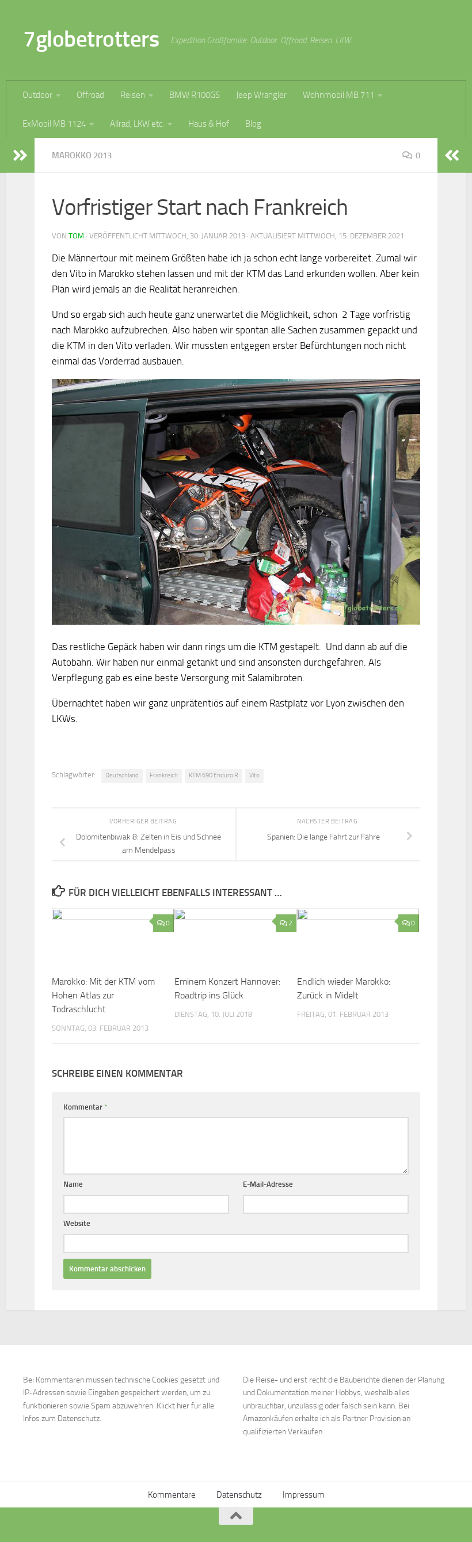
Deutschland (122, 775)
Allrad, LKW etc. (137, 124)
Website (76, 1223)
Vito (254, 775)
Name (73, 1184)
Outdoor (37, 95)
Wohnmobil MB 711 (338, 95)
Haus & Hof (208, 124)
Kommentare (172, 1495)
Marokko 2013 (82, 155)
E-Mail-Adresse (268, 1184)
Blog (253, 124)
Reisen (132, 95)
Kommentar (85, 1107)
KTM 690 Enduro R (213, 775)
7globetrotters (91, 38)
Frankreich (164, 775)
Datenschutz (239, 1495)
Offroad (90, 95)
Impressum (304, 1495)
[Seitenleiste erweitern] (20, 155)
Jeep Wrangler (261, 95)
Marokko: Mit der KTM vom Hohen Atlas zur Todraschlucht (103, 995)
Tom (76, 235)
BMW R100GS (194, 95)
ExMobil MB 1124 (54, 124)
